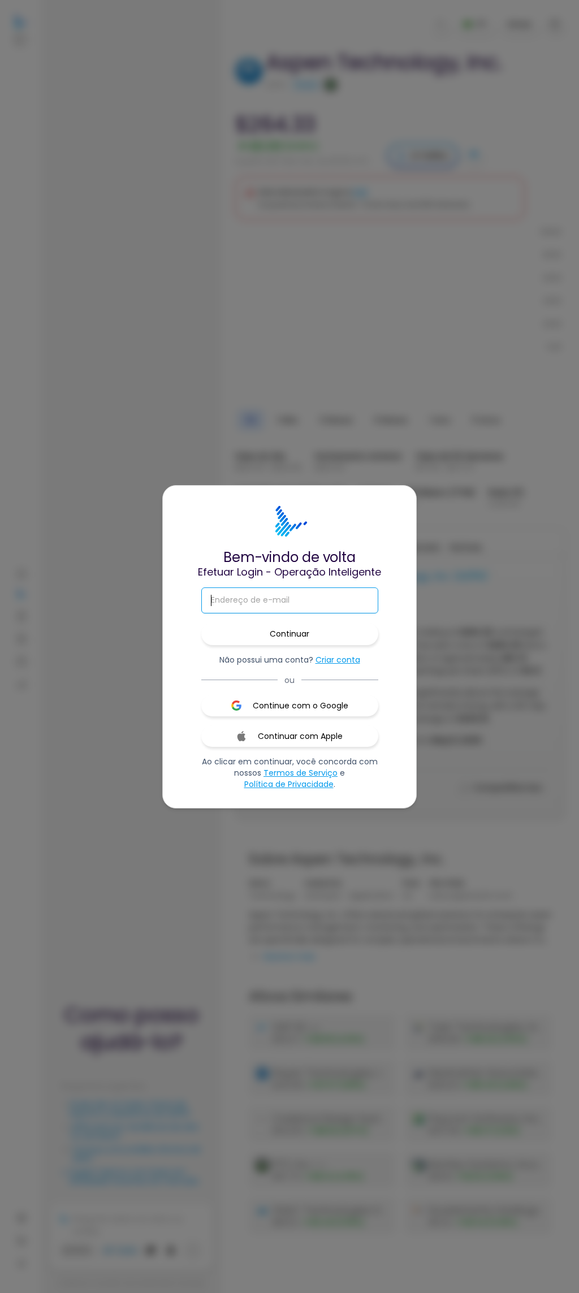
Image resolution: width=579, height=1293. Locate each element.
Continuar (289, 633)
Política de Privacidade (289, 784)
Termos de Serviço (300, 773)
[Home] (289, 522)
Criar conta (338, 659)
